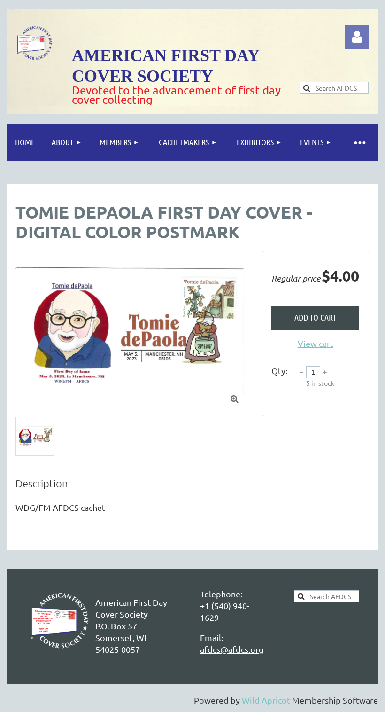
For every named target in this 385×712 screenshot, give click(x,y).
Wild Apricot (266, 700)
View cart (315, 343)
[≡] (359, 142)
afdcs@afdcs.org (231, 649)
